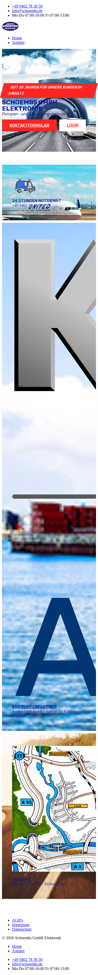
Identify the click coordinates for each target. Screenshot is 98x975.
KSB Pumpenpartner (34, 706)
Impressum (20, 925)
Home (17, 38)
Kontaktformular (29, 125)
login (72, 125)
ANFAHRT (21, 879)
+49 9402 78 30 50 (27, 6)
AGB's (17, 920)
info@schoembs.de (27, 11)
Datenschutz (22, 929)
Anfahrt (18, 42)
